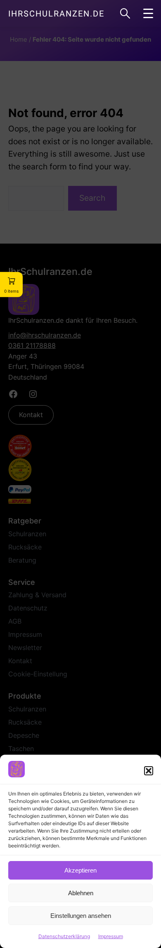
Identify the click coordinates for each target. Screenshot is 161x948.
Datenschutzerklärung (64, 936)
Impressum (110, 936)
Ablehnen (80, 892)
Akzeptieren (80, 870)
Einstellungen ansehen (80, 915)
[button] (148, 771)
